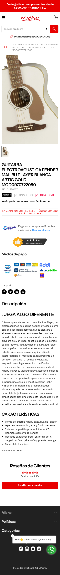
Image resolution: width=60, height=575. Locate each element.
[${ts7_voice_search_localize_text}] (46, 29)
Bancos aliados (41, 230)
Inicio (5, 47)
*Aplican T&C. (37, 7)
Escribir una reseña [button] (30, 485)
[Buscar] (54, 29)
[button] (30, 212)
